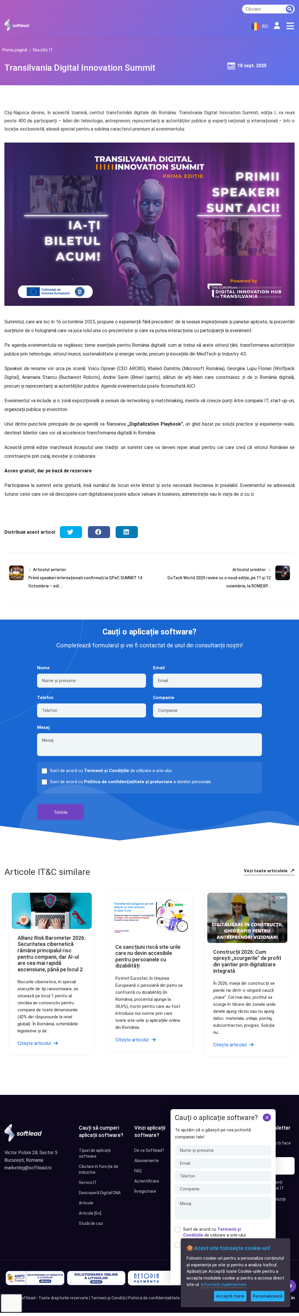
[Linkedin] (293, 1297)
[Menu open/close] (290, 26)
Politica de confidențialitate (154, 1298)
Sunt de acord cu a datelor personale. (131, 781)
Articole (86, 1203)
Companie (163, 697)
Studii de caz (91, 1223)
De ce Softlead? (149, 1150)
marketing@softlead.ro (28, 1168)
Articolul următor (249, 569)
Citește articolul (34, 1043)
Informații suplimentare (223, 1284)
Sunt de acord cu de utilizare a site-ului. (214, 1232)
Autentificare (146, 1181)
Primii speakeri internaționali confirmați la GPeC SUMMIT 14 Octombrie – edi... (85, 581)
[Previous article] (16, 582)
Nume (43, 667)
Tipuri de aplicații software (95, 1153)
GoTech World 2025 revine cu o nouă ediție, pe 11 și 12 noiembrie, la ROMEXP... (219, 581)
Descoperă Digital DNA (100, 1192)
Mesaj (43, 727)
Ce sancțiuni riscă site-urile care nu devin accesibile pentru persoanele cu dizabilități (147, 956)
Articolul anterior (49, 569)
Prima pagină (14, 50)
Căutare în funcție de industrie (98, 1169)
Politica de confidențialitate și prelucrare (128, 781)
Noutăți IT (43, 50)
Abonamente (146, 1160)
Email (159, 667)
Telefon (45, 697)
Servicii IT (88, 1182)
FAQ (138, 1170)
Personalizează (267, 1296)
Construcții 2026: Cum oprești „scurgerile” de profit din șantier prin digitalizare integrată (247, 961)
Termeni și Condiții (108, 1298)
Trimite (60, 812)
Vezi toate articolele (266, 870)
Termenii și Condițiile (106, 770)
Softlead (27, 1298)
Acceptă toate (230, 1296)
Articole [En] (90, 1213)
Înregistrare (145, 1191)
